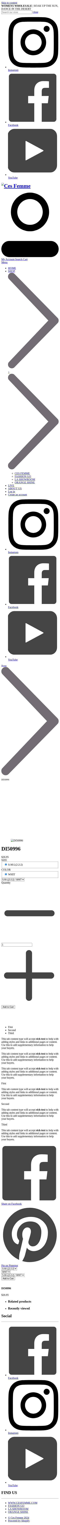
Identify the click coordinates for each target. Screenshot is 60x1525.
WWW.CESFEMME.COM (22, 1502)
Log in (11, 491)
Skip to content (9, 2)
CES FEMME (22, 473)
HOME (12, 268)
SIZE (4, 860)
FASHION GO (23, 476)
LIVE (11, 485)
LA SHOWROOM (25, 479)
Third (11, 1033)
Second (12, 1030)
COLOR (6, 869)
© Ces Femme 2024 (18, 1517)
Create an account (17, 494)
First (10, 1027)
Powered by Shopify (19, 1520)
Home (4, 665)
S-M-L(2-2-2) (15, 864)
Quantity (5, 882)
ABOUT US (15, 488)
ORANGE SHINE (25, 482)
